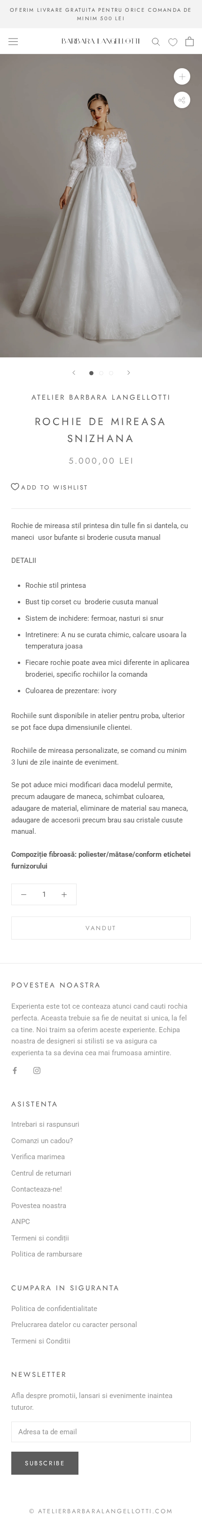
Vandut (101, 928)
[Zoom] (182, 76)
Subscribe (45, 1463)
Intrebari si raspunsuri (45, 1124)
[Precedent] (73, 373)
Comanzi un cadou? (42, 1141)
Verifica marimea (38, 1157)
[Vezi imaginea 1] (91, 373)
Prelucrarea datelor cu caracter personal (74, 1324)
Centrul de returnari (41, 1173)
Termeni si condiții (40, 1238)
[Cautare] (156, 41)
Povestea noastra (38, 1205)
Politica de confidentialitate (54, 1308)
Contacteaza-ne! (36, 1189)
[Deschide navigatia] (13, 41)
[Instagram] (36, 1070)
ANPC (20, 1221)
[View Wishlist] (173, 42)
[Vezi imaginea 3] (111, 373)
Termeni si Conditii (40, 1341)
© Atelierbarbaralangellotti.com (101, 1511)
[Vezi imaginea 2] (101, 373)
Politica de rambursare (46, 1254)
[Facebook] (14, 1070)
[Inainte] (128, 373)
